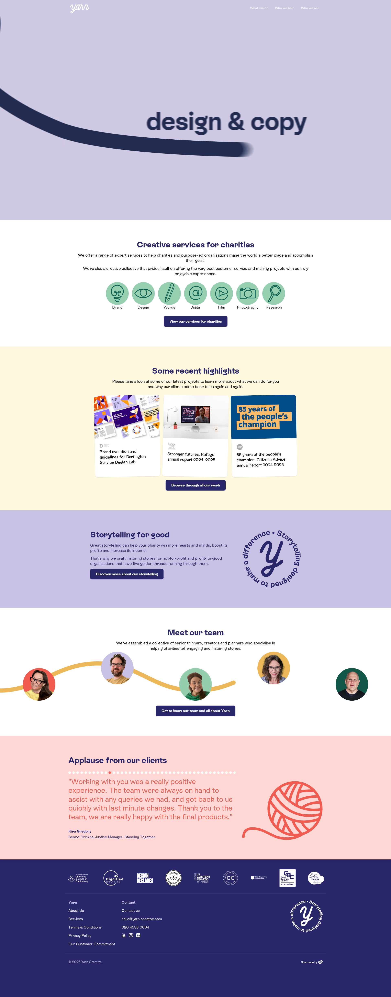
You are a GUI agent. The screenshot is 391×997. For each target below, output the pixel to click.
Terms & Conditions (85, 909)
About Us (76, 893)
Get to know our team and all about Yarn (195, 711)
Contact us (131, 893)
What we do (259, 8)
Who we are (310, 8)
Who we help (284, 8)
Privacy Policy (79, 918)
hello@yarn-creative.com (142, 901)
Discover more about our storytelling (127, 574)
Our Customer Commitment (91, 926)
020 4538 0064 (135, 909)
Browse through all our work (195, 485)
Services (75, 901)
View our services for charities (195, 321)
